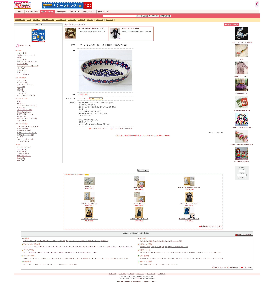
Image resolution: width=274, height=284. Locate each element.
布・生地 (20, 137)
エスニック (165, 252)
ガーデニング (46, 264)
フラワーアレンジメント (25, 84)
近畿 (163, 247)
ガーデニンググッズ (24, 147)
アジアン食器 (21, 59)
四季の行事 (143, 258)
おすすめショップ (61, 20)
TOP (65, 24)
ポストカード (66, 264)
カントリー (179, 252)
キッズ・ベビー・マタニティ (27, 105)
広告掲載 (131, 274)
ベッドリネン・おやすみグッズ (27, 66)
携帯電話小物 (104, 241)
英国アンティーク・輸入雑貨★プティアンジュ (91, 28)
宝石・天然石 (111, 247)
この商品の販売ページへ (99, 128)
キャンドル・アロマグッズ (26, 95)
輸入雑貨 (143, 238)
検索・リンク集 (152, 264)
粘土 (90, 258)
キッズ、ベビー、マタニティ (51, 247)
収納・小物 (21, 87)
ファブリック (21, 80)
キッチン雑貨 (21, 53)
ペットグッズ (21, 149)
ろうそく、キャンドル (74, 252)
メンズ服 (39, 247)
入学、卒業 (171, 258)
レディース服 (32, 247)
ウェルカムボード (91, 252)
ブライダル (206, 258)
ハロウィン (188, 258)
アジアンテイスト (148, 252)
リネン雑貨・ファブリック (92, 241)
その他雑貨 (27, 261)
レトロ (211, 252)
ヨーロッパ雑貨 (177, 241)
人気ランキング (74, 12)
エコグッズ (21, 160)
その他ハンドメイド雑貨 (25, 135)
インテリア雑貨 (22, 82)
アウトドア (213, 258)
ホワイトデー (163, 258)
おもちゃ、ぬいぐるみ (38, 258)
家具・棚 (20, 89)
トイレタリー (21, 70)
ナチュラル (194, 252)
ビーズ (118, 247)
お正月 (149, 258)
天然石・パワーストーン (25, 114)
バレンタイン (155, 258)
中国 (166, 247)
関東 (148, 247)
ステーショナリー (23, 153)
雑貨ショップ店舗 (146, 244)
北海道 (142, 247)
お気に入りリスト (89, 12)
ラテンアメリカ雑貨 (158, 241)
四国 (169, 247)
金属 (82, 258)
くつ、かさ (75, 247)
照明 (66, 252)
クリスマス (195, 258)
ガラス (70, 258)
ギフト (201, 258)
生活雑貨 (26, 238)
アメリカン (172, 252)
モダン (206, 252)
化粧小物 (81, 247)
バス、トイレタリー (75, 241)
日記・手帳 (21, 158)
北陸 (159, 247)
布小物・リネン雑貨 (24, 130)
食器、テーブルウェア (29, 241)
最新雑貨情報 (61, 12)
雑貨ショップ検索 (32, 12)
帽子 (61, 247)
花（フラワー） (96, 258)
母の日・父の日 (179, 258)
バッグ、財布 (67, 247)
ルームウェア (21, 103)
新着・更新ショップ (220, 267)
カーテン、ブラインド (42, 252)
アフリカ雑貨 (169, 241)
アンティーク (21, 93)
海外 (186, 247)
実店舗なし (181, 247)
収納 (67, 241)
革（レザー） (77, 258)
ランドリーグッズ (23, 74)
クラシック (186, 252)
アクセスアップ (162, 264)
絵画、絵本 (73, 264)
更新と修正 (90, 20)
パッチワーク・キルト (111, 258)
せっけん (58, 258)
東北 (145, 247)
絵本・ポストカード (24, 156)
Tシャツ (25, 247)
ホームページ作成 (172, 264)
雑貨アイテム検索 (47, 12)
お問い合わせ (99, 20)
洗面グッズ (21, 72)
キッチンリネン (22, 64)
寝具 (82, 241)
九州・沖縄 (174, 247)
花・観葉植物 (21, 151)
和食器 (19, 57)
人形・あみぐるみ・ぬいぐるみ (27, 126)
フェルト (121, 258)
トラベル (220, 258)
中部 (156, 247)
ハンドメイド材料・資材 (25, 139)
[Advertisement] (143, 153)
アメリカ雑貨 (148, 241)
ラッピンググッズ (23, 141)
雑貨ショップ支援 (146, 261)
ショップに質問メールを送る (122, 128)
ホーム (20, 12)
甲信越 (153, 247)
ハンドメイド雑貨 (29, 256)
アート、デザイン (56, 264)
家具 (24, 252)
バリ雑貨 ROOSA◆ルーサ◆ (130, 28)
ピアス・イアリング (126, 247)
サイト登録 (81, 20)
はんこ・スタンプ (50, 258)
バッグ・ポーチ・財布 (24, 110)
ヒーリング (201, 252)
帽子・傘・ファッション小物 (27, 118)
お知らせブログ (103, 12)
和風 (141, 252)
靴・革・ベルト (22, 116)
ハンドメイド (27, 258)
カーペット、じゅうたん (57, 252)
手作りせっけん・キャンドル (27, 133)
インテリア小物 (31, 252)
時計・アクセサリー (24, 112)
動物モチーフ (217, 252)
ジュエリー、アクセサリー (99, 247)
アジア (142, 241)
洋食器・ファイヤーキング (26, 55)
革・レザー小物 (22, 128)
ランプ (83, 252)
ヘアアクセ (21, 107)
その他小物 (88, 247)
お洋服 (19, 101)
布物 (103, 258)
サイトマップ (109, 20)
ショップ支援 (143, 264)
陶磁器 (86, 258)
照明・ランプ (21, 91)
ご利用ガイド (72, 20)
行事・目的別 (144, 256)
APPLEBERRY (138, 278)
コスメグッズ (21, 120)
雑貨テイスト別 (145, 250)
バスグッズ (21, 68)
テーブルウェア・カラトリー (27, 61)
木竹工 (126, 258)
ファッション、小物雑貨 (31, 244)
